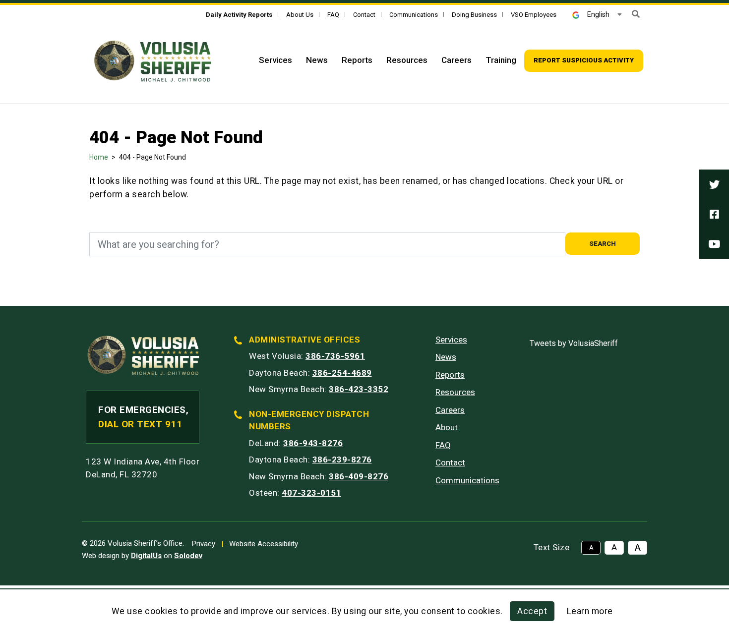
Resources (406, 60)
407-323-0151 (311, 493)
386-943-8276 (313, 443)
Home (98, 157)
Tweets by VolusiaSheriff (574, 343)
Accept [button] (532, 611)
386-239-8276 (342, 459)
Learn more (590, 611)
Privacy (203, 543)
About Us (299, 14)
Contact (364, 14)
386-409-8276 (358, 476)
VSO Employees (533, 14)
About (446, 427)
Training (501, 60)
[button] (636, 14)
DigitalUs (146, 555)
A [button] (591, 547)
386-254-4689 (342, 373)
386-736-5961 (335, 356)
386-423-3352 (358, 389)
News (317, 60)
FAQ (333, 14)
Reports (357, 60)
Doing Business (474, 14)
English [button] (598, 14)
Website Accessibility (263, 543)
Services (275, 60)
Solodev (188, 555)
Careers (456, 60)
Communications (413, 14)
